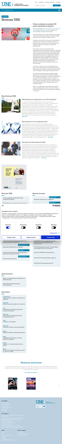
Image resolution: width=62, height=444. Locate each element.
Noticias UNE (5, 402)
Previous (3, 385)
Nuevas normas (5, 405)
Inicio (36, 2)
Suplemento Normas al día (8, 440)
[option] (14, 177)
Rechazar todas (11, 237)
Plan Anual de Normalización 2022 (33, 142)
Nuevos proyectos (6, 404)
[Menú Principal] (59, 10)
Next (59, 385)
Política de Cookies (22, 435)
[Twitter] (40, 406)
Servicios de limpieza (7, 424)
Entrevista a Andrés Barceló (8, 422)
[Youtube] (44, 406)
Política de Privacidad (23, 433)
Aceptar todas (50, 237)
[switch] (23, 227)
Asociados (4, 410)
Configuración (53, 233)
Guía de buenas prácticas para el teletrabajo (12, 418)
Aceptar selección (31, 237)
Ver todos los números (31, 372)
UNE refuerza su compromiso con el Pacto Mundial (39, 99)
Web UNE (41, 2)
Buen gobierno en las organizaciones (34, 122)
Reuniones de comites (7, 407)
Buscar (56, 5)
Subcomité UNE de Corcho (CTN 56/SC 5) (11, 425)
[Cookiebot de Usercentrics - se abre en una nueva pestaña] (53, 206)
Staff (3, 433)
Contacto (58, 2)
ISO (47, 76)
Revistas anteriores (50, 2)
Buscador (4, 438)
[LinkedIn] (37, 406)
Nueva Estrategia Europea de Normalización (12, 427)
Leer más (24, 116)
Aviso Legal (20, 432)
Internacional (5, 409)
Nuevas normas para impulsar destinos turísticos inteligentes (11, 420)
